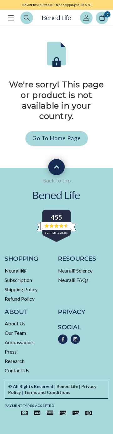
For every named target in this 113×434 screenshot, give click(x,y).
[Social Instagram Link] (75, 339)
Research (14, 361)
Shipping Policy (21, 289)
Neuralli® (15, 270)
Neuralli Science (75, 270)
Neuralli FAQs (73, 280)
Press (11, 352)
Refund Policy (20, 299)
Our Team (15, 333)
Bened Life (67, 386)
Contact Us (17, 370)
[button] (11, 18)
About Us (15, 323)
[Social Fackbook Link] (62, 339)
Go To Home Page (56, 138)
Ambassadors (20, 342)
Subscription (18, 280)
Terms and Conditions (47, 392)
